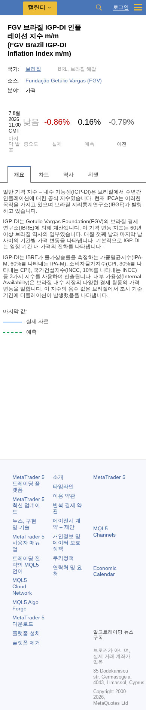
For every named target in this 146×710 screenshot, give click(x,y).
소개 (58, 477)
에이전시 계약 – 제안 (66, 524)
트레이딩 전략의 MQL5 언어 (26, 564)
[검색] (98, 7)
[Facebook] (97, 609)
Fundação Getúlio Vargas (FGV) (63, 81)
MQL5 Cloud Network (22, 586)
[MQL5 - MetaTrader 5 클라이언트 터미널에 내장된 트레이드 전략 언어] (11, 7)
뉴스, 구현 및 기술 (24, 524)
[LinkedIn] (109, 621)
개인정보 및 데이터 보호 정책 (66, 542)
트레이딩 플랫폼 (28, 483)
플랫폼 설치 (26, 633)
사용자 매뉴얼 (28, 543)
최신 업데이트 (28, 505)
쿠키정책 (63, 558)
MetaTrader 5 (109, 477)
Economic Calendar (104, 571)
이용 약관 (64, 496)
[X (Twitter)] (121, 609)
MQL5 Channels (104, 531)
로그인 (121, 7)
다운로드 (28, 621)
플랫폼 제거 (26, 643)
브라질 (33, 69)
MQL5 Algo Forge (25, 605)
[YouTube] (97, 621)
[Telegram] (109, 609)
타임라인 (63, 486)
